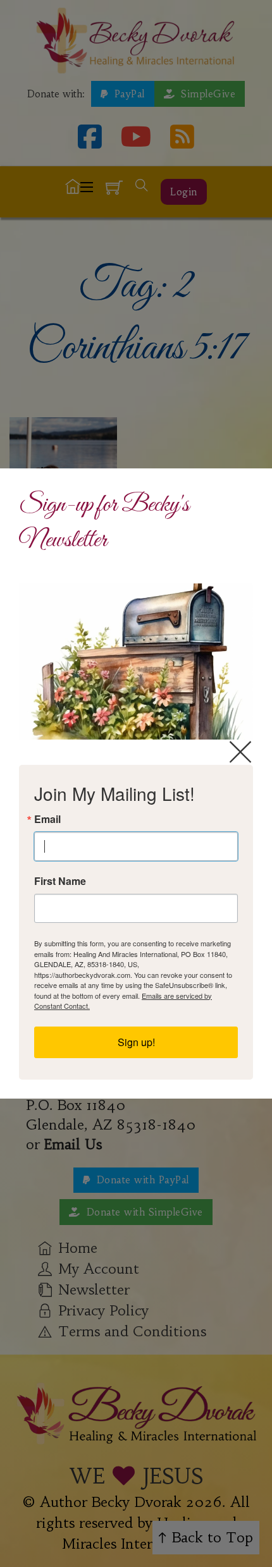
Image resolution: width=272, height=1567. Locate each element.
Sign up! (136, 1042)
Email (47, 819)
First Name (60, 881)
